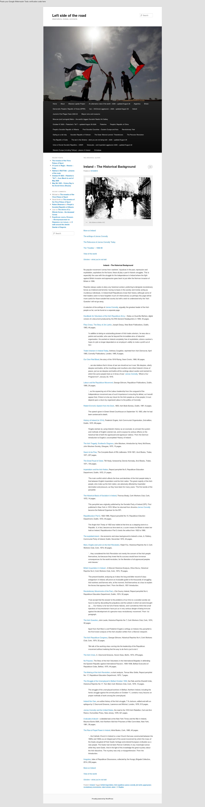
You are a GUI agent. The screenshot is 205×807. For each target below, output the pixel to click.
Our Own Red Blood (91, 359)
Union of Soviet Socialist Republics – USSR (68, 145)
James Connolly (112, 307)
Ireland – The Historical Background (110, 166)
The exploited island (91, 536)
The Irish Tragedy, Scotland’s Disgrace (98, 443)
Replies (120, 787)
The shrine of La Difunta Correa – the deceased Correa (63, 212)
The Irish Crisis (89, 655)
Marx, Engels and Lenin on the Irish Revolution (101, 544)
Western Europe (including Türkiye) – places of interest (71, 150)
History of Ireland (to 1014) (94, 420)
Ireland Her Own (90, 701)
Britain (146, 104)
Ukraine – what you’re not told (95, 259)
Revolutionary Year (128, 129)
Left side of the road (69, 15)
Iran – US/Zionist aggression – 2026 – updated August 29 (109, 109)
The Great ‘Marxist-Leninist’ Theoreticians (108, 134)
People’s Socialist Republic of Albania (66, 129)
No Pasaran (88, 660)
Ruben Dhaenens (58, 204)
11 (150, 167)
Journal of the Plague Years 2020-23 (65, 114)
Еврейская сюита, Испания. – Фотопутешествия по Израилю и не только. (62, 219)
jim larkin (139, 785)
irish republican (119, 785)
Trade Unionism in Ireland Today (96, 350)
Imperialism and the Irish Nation (96, 469)
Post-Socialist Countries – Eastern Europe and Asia (100, 129)
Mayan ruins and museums (91, 114)
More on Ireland (90, 230)
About (63, 104)
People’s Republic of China (119, 124)
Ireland (134, 109)
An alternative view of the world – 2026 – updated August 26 (109, 104)
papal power (147, 785)
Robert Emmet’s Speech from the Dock (99, 405)
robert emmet (106, 787)
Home (55, 104)
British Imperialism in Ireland (94, 568)
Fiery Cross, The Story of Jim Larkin (98, 324)
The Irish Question (91, 620)
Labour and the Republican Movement (98, 382)
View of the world (90, 253)
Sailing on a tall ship (60, 134)
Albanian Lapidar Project (76, 104)
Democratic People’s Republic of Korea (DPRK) (69, 109)
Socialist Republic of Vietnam (80, 134)
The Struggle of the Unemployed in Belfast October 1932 (105, 681)
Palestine (103, 124)
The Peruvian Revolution (135, 134)
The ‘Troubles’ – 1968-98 (93, 248)
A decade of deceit (91, 718)
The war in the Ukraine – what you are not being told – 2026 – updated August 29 (99, 140)
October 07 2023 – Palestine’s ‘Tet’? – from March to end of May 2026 (63, 178)
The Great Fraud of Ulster (93, 460)
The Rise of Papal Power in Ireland (97, 730)
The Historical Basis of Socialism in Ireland (100, 495)
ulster (114, 787)
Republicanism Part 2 (92, 515)
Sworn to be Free (90, 452)
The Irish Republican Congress (95, 637)
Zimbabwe (97, 150)
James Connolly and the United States (98, 710)
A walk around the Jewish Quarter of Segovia (62, 224)
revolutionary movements (92, 787)
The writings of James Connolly (96, 236)
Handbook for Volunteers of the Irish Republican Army (104, 316)
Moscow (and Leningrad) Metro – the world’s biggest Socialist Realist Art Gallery (80, 119)
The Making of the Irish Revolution (97, 672)
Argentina (137, 104)
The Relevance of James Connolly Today (99, 242)
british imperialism (107, 785)
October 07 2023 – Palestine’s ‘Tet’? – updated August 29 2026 (74, 124)
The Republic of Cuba (60, 140)
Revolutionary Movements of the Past (98, 591)
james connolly (130, 785)
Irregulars (87, 759)
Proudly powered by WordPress (102, 799)
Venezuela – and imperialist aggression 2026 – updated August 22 (109, 145)
